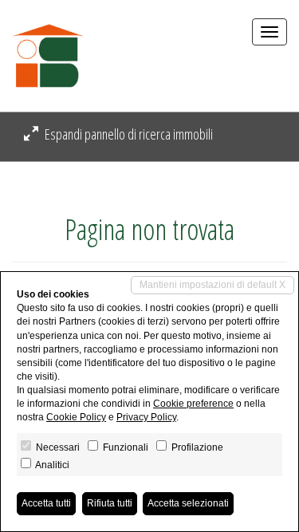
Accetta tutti (46, 503)
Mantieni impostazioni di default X (212, 284)
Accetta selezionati (188, 503)
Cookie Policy (76, 417)
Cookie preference (193, 403)
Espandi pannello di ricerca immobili (127, 134)
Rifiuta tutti (109, 503)
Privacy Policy (146, 417)
